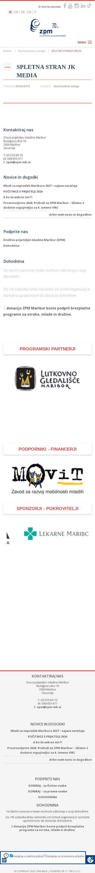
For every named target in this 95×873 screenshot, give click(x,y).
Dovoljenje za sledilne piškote (28, 856)
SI (10, 12)
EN (16, 12)
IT (35, 12)
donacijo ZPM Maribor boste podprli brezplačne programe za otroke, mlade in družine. (48, 802)
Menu (82, 42)
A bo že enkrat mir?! (17, 197)
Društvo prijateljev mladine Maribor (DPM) (34, 240)
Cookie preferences (90, 859)
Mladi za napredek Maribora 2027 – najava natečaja (40, 186)
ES (29, 12)
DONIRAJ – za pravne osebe (47, 765)
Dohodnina (11, 246)
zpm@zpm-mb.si (18, 162)
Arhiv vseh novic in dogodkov (70, 214)
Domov (7, 50)
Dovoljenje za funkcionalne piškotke (65, 856)
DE (23, 12)
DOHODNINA (47, 771)
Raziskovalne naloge (31, 50)
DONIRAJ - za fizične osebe (47, 760)
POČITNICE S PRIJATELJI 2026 (23, 191)
